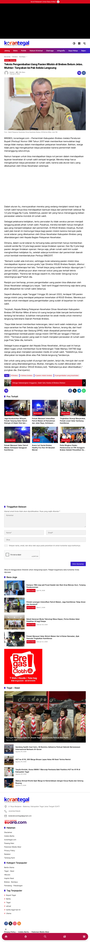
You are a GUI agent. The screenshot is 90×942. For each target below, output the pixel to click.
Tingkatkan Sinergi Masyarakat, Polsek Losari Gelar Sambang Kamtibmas (72, 420)
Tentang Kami (9, 858)
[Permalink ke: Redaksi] (7, 73)
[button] (74, 43)
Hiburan (7, 875)
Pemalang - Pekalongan (13, 886)
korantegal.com (10, 840)
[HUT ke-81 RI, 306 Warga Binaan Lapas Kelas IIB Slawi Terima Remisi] (9, 760)
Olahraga (36, 440)
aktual (8, 906)
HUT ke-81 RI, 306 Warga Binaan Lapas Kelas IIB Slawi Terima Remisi (43, 759)
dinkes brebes (27, 375)
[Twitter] (75, 391)
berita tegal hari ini (13, 910)
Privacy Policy (9, 850)
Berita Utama (10, 413)
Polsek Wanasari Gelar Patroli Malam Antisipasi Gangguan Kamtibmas (16, 447)
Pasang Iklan (9, 843)
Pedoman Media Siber (12, 847)
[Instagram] (15, 923)
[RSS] (19, 923)
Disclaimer (8, 832)
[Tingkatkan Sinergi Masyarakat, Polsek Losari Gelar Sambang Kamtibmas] (73, 408)
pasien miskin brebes (44, 375)
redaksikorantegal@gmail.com (20, 816)
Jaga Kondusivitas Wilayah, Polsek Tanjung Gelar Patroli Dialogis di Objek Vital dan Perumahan (15, 420)
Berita (8, 899)
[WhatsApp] (84, 391)
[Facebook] (70, 391)
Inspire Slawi (9, 878)
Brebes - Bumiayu (10, 60)
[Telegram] (79, 391)
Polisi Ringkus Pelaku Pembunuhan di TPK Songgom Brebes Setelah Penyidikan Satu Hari (72, 447)
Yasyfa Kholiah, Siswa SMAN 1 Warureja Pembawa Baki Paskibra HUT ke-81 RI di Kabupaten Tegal (47, 770)
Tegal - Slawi (9, 871)
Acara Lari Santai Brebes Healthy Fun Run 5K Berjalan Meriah (43, 447)
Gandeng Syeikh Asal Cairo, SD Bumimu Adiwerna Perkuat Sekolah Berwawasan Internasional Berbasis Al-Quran (47, 748)
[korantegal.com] (16, 43)
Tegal (8, 902)
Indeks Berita (9, 836)
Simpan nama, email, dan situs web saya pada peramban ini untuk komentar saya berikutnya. (45, 546)
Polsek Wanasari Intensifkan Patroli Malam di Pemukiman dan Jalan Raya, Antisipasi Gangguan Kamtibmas (43, 420)
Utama (8, 913)
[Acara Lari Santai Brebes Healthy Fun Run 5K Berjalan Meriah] (45, 435)
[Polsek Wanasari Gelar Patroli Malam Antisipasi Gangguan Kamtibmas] (17, 435)
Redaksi (12, 72)
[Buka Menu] (79, 43)
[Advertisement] (45, 186)
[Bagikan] (84, 73)
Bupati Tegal (11, 895)
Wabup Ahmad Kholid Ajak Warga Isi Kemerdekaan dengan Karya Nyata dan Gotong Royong (49, 782)
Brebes (15, 375)
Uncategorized (10, 440)
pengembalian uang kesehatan (67, 375)
